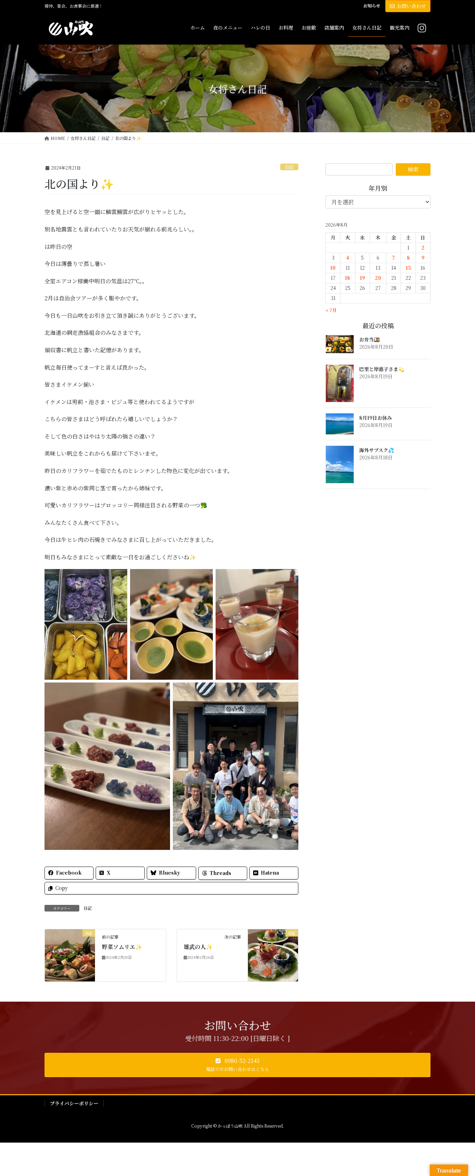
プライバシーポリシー (74, 1103)
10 (333, 267)
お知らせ (371, 5)
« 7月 (331, 310)
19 (362, 277)
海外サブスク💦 (376, 450)
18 (347, 277)
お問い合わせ (411, 5)
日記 (289, 167)
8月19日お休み (375, 417)
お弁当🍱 (369, 339)
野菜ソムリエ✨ (122, 947)
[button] (237, 1065)
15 (408, 267)
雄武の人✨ (198, 947)
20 (378, 277)
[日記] (70, 954)
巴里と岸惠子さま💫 (381, 368)
